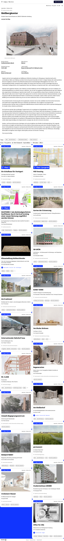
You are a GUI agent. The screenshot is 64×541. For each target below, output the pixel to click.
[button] (57, 264)
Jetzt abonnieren (45, 275)
